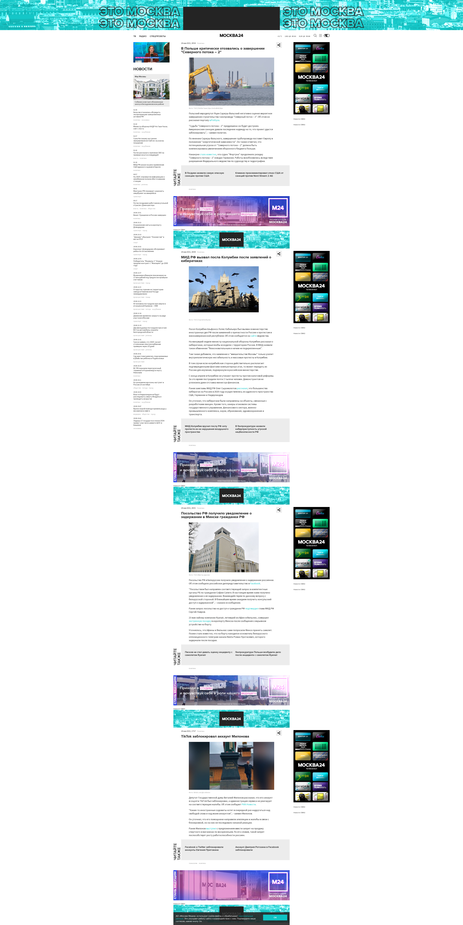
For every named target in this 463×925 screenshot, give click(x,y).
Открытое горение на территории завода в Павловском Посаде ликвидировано (148, 291)
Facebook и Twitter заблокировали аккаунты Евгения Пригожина (204, 848)
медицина (137, 414)
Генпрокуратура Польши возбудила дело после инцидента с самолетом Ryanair (258, 654)
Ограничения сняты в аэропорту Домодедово (147, 226)
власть (135, 158)
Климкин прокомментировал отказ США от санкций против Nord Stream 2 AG (259, 174)
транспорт (137, 196)
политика (136, 120)
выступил (211, 828)
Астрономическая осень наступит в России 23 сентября (148, 383)
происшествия (138, 283)
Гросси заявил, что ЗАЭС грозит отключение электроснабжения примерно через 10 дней (147, 344)
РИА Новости (249, 804)
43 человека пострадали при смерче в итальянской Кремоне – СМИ (149, 304)
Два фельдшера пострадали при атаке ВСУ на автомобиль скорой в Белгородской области (150, 330)
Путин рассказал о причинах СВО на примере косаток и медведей (148, 153)
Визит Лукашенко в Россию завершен (149, 215)
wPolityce (214, 120)
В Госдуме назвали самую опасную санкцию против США (204, 174)
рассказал (242, 388)
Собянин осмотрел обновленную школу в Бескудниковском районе (149, 103)
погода (148, 309)
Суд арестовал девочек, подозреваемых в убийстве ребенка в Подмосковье (150, 357)
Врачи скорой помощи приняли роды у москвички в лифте (149, 409)
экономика (145, 120)
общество (151, 208)
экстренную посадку (200, 621)
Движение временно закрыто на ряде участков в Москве (149, 316)
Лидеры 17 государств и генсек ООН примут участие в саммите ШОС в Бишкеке (148, 422)
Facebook (255, 583)
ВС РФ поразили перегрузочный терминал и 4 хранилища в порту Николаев (147, 370)
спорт (135, 242)
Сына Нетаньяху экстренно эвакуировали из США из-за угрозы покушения (148, 140)
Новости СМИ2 (179, 230)
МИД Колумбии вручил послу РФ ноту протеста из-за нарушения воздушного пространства (206, 429)
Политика (200, 43)
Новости (142, 69)
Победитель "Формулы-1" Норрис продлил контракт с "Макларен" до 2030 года (150, 263)
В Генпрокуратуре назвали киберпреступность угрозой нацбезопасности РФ (251, 429)
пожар (148, 297)
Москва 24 (231, 35)
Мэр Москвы (140, 76)
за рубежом (145, 132)
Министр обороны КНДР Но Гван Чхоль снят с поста (150, 127)
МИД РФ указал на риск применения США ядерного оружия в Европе (148, 165)
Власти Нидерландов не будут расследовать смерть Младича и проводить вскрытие (147, 396)
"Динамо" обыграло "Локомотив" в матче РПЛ (148, 238)
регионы (144, 184)
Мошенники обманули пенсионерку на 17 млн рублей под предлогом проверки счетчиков (150, 277)
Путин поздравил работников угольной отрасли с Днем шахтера (150, 204)
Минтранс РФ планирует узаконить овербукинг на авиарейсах (148, 192)
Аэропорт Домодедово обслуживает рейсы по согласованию (149, 250)
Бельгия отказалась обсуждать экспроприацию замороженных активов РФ (147, 114)
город (145, 230)
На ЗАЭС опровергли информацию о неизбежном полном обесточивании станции (149, 179)
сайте (254, 336)
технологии (193, 863)
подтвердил (251, 608)
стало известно (208, 154)
